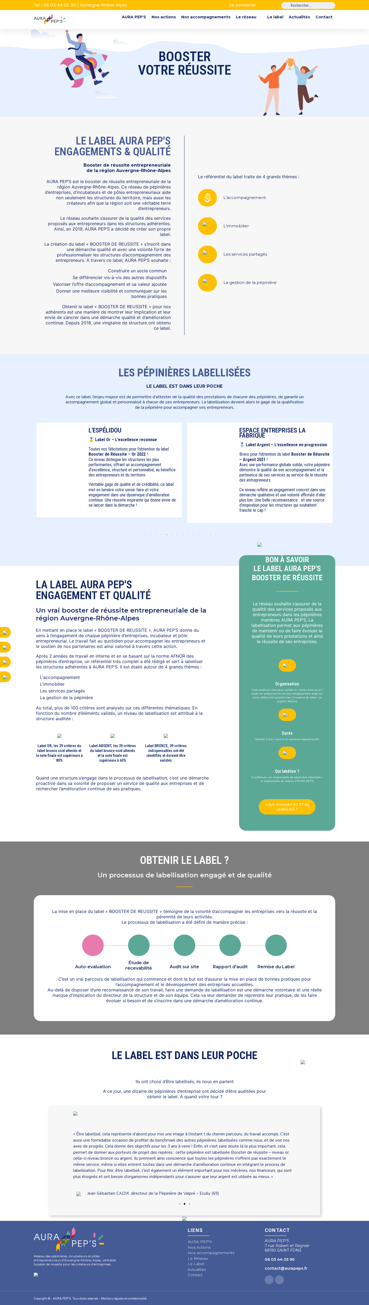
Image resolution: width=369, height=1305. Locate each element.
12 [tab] (203, 535)
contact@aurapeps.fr (286, 1268)
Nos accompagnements (205, 17)
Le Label (196, 1263)
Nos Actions (199, 1247)
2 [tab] (149, 535)
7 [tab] (176, 535)
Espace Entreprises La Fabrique (133, 433)
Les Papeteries (272, 430)
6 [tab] (171, 535)
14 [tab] (214, 535)
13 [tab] (208, 535)
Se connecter (242, 5)
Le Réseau (198, 1258)
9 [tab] (187, 535)
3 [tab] (154, 535)
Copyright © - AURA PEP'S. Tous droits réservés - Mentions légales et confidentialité (90, 1299)
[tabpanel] (120, 473)
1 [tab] (144, 535)
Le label (275, 17)
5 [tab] (165, 535)
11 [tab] (198, 535)
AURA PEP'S (134, 17)
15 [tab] (219, 535)
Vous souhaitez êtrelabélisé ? (287, 806)
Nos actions (164, 17)
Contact (324, 17)
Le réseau (246, 17)
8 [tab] (181, 535)
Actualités (299, 17)
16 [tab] (225, 535)
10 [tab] (192, 535)
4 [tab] (160, 535)
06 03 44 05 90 (280, 1259)
